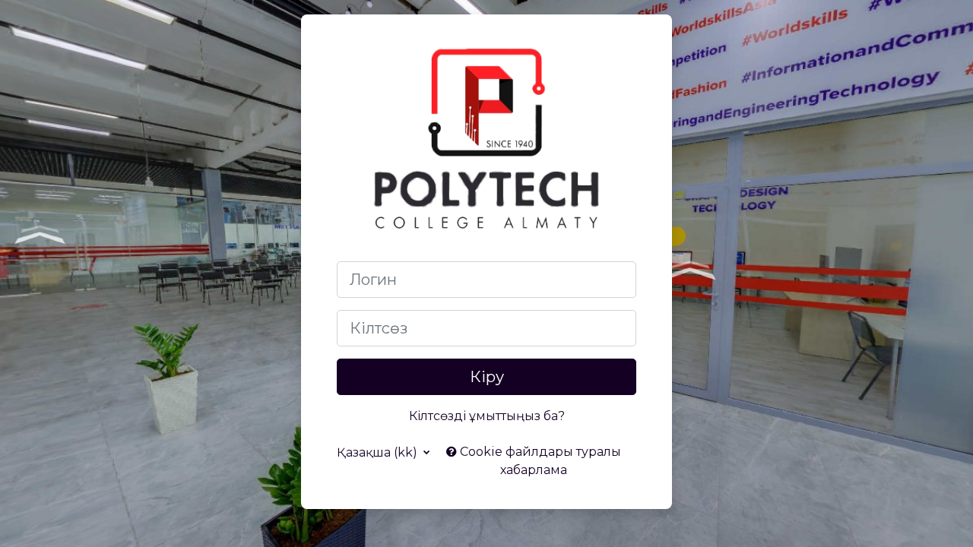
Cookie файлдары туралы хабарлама (539, 460)
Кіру (487, 377)
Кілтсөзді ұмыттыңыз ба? (487, 416)
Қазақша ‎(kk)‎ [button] (378, 452)
